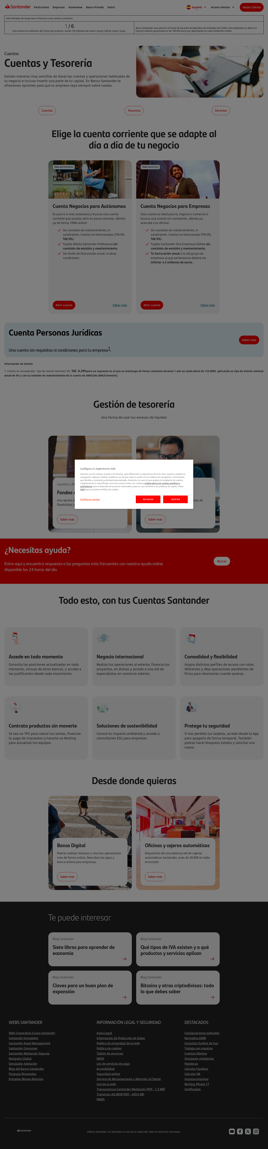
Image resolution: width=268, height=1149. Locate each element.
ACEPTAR (175, 499)
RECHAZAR (148, 499)
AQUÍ (82, 489)
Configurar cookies (90, 499)
